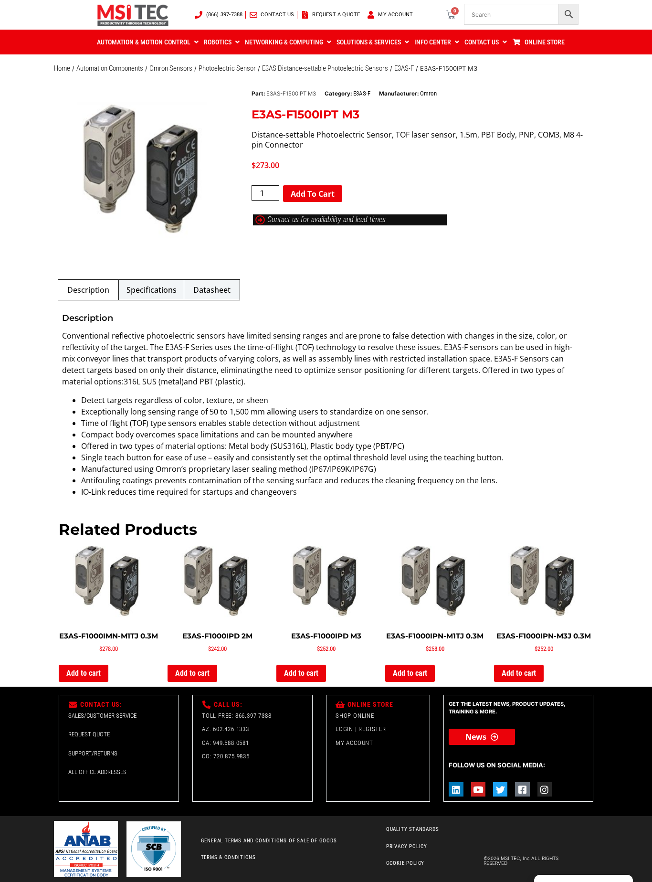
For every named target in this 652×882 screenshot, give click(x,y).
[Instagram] (544, 789)
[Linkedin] (456, 789)
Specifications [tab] (151, 290)
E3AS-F (404, 68)
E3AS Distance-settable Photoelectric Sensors (325, 68)
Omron (428, 93)
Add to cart (313, 194)
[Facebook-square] (522, 789)
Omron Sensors (170, 68)
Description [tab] (88, 290)
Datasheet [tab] (212, 290)
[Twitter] (500, 789)
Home (62, 68)
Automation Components (109, 68)
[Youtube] (478, 789)
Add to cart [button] (83, 673)
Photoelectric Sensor (227, 68)
